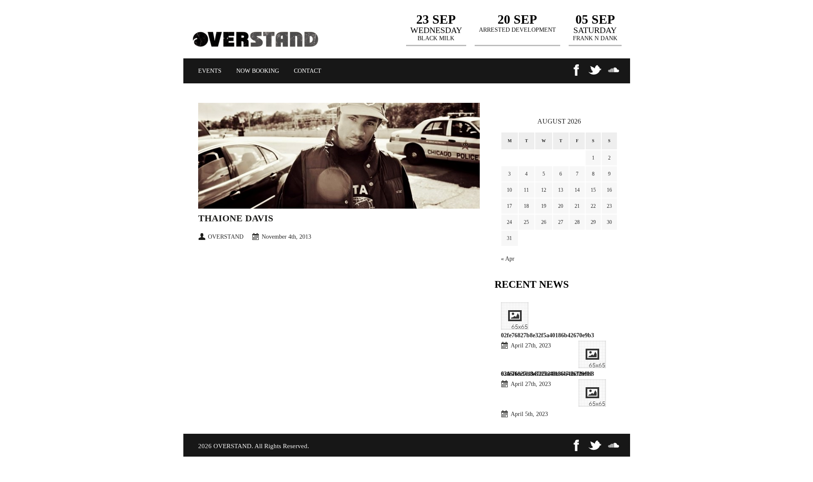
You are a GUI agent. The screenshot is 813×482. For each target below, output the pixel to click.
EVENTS (209, 71)
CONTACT (307, 71)
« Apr (507, 259)
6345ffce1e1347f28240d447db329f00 (546, 374)
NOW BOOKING (257, 71)
